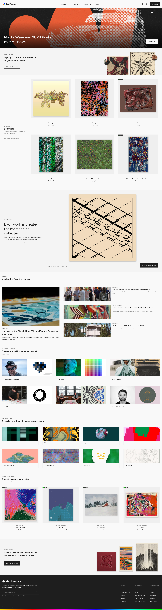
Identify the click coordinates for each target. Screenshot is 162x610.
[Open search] (142, 4)
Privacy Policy (26, 595)
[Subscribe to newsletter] (36, 592)
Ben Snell (51, 125)
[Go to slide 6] (154, 12)
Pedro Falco (94, 125)
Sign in (155, 4)
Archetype (56, 266)
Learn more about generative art (13, 242)
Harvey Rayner (141, 529)
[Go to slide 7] (157, 12)
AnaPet (138, 125)
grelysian (94, 181)
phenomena (138, 181)
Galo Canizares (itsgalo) (60, 529)
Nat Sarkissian (20, 529)
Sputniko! (51, 181)
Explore (152, 41)
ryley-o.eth (101, 529)
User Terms (18, 595)
